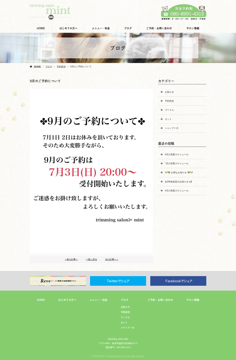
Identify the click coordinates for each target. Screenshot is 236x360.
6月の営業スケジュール (176, 190)
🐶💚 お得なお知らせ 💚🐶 (179, 172)
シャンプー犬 (171, 128)
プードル (169, 110)
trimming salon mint (118, 339)
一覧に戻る (91, 259)
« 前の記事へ (71, 259)
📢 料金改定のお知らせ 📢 (178, 181)
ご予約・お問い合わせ (159, 28)
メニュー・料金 (101, 28)
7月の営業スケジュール (176, 163)
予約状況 (61, 66)
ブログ (128, 28)
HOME (41, 28)
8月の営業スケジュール (176, 154)
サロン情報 (192, 28)
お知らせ (169, 92)
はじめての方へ (68, 28)
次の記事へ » (111, 259)
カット (168, 119)
